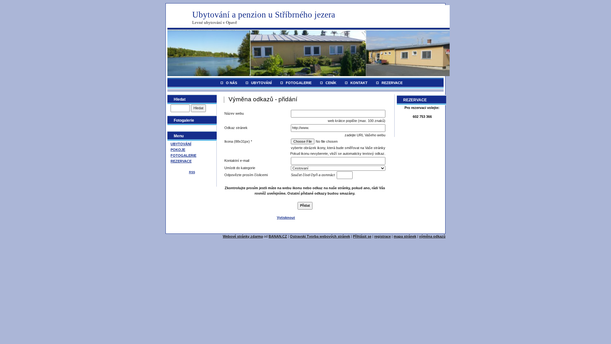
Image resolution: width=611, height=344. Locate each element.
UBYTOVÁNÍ (261, 83)
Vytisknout (286, 217)
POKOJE (178, 150)
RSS (192, 172)
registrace (382, 236)
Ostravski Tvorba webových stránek (320, 236)
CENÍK (331, 83)
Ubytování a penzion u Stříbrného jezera (263, 14)
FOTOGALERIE (299, 83)
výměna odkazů (432, 236)
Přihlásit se (362, 236)
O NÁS (231, 83)
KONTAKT (359, 83)
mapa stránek (405, 236)
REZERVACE (392, 83)
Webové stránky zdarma (243, 236)
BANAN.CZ (278, 236)
